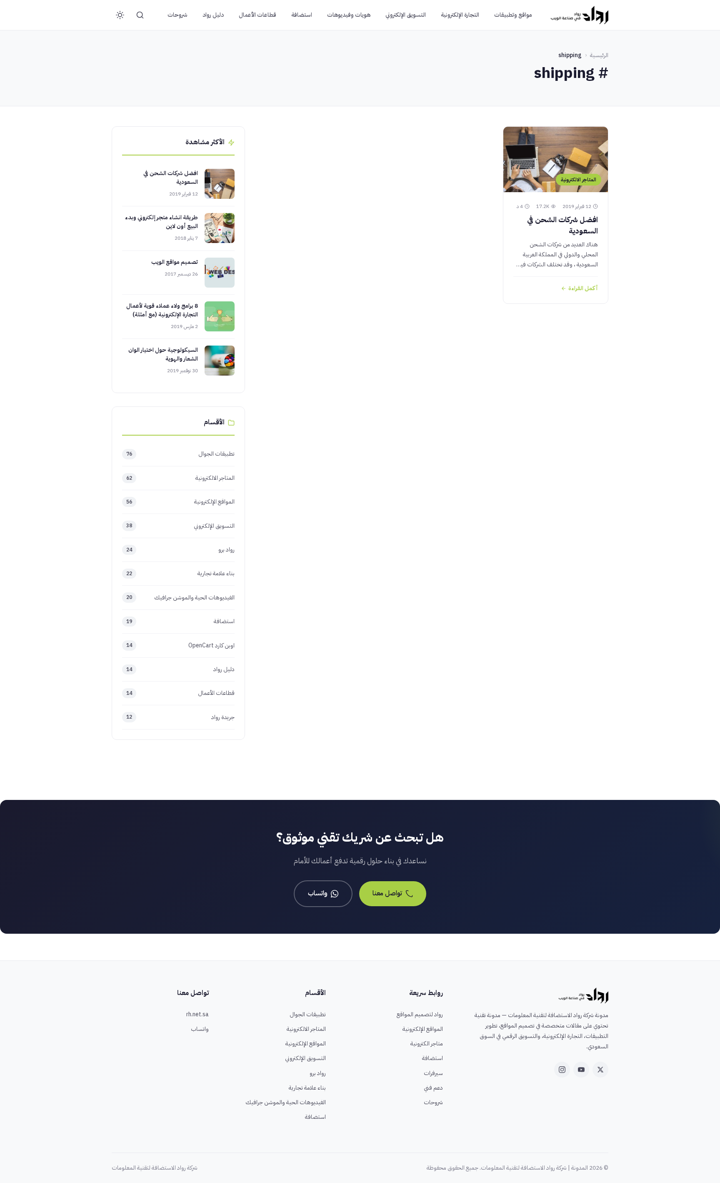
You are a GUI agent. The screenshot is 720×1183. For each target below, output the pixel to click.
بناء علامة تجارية (180, 573)
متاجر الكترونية (426, 1043)
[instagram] (562, 1070)
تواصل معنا (387, 893)
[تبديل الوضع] (120, 15)
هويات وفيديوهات (348, 14)
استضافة (301, 14)
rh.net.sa (197, 1014)
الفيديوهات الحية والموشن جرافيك (180, 597)
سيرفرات (433, 1073)
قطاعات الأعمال (257, 14)
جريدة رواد (180, 717)
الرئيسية (599, 55)
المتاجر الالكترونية (180, 478)
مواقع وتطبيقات (513, 14)
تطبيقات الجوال (180, 453)
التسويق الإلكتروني (405, 14)
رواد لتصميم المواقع (420, 1014)
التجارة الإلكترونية (460, 14)
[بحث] (140, 15)
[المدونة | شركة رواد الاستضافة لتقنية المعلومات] (579, 15)
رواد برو (180, 549)
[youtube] (581, 1070)
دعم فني (433, 1087)
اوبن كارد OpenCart (180, 645)
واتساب (318, 893)
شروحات (178, 14)
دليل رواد (213, 14)
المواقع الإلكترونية (180, 501)
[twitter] (600, 1070)
